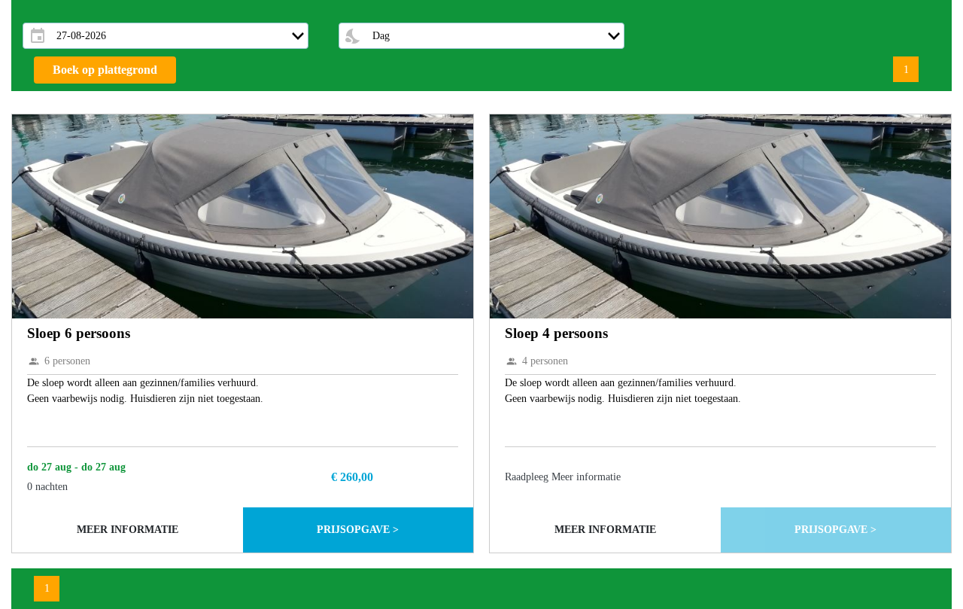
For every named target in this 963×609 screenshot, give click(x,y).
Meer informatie (127, 529)
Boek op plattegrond (105, 69)
